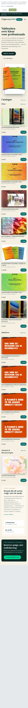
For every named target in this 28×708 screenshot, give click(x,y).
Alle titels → (24, 100)
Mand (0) (19, 19)
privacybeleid (10, 6)
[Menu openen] (25, 19)
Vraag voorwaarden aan (12, 557)
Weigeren (4, 10)
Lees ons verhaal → (9, 514)
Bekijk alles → (23, 104)
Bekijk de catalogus (8, 53)
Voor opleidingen (8, 58)
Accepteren (12, 10)
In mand (23, 132)
